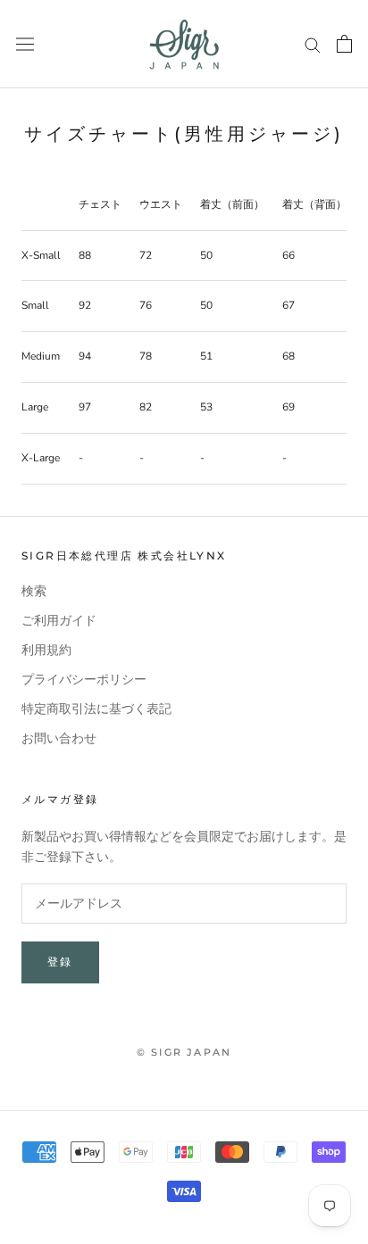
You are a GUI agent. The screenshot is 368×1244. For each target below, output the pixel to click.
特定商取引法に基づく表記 (96, 709)
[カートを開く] (344, 44)
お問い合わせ (58, 738)
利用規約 (46, 650)
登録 (60, 961)
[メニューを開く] (25, 44)
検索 (33, 591)
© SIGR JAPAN (184, 1052)
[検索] (313, 44)
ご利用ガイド (58, 620)
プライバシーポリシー (83, 679)
